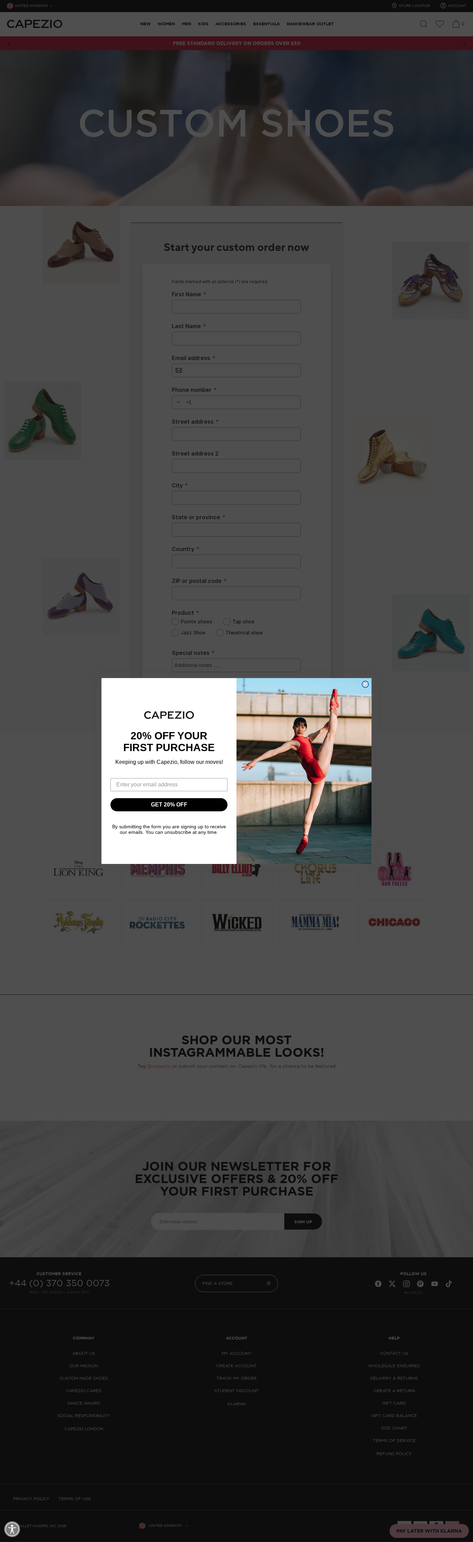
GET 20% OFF (169, 805)
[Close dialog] (365, 684)
